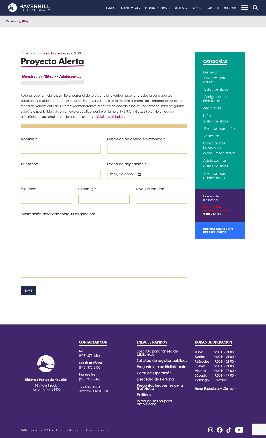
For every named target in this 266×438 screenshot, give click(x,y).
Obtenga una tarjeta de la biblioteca (218, 230)
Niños (48, 77)
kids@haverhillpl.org (111, 117)
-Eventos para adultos (214, 80)
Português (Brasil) (157, 8)
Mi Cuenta (230, 8)
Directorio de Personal (155, 379)
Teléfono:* (29, 164)
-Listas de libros (215, 89)
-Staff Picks (212, 108)
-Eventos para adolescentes (214, 175)
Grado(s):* (87, 189)
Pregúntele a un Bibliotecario (161, 367)
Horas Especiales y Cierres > (215, 389)
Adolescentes (70, 77)
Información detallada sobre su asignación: (58, 214)
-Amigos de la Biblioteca (215, 99)
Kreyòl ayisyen (130, 8)
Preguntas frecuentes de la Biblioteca (160, 387)
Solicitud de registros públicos (162, 360)
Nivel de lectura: (150, 189)
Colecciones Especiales (214, 145)
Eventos (197, 8)
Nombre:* (29, 139)
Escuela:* (29, 189)
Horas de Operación (154, 373)
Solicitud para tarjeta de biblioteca (157, 352)
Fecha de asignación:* (126, 164)
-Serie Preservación (219, 153)
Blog (25, 21)
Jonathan (50, 53)
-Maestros (29, 77)
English (111, 8)
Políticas (144, 395)
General (210, 72)
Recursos (180, 8)
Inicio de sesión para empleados (154, 402)
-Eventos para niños (219, 129)
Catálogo (213, 8)
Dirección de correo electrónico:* (136, 139)
